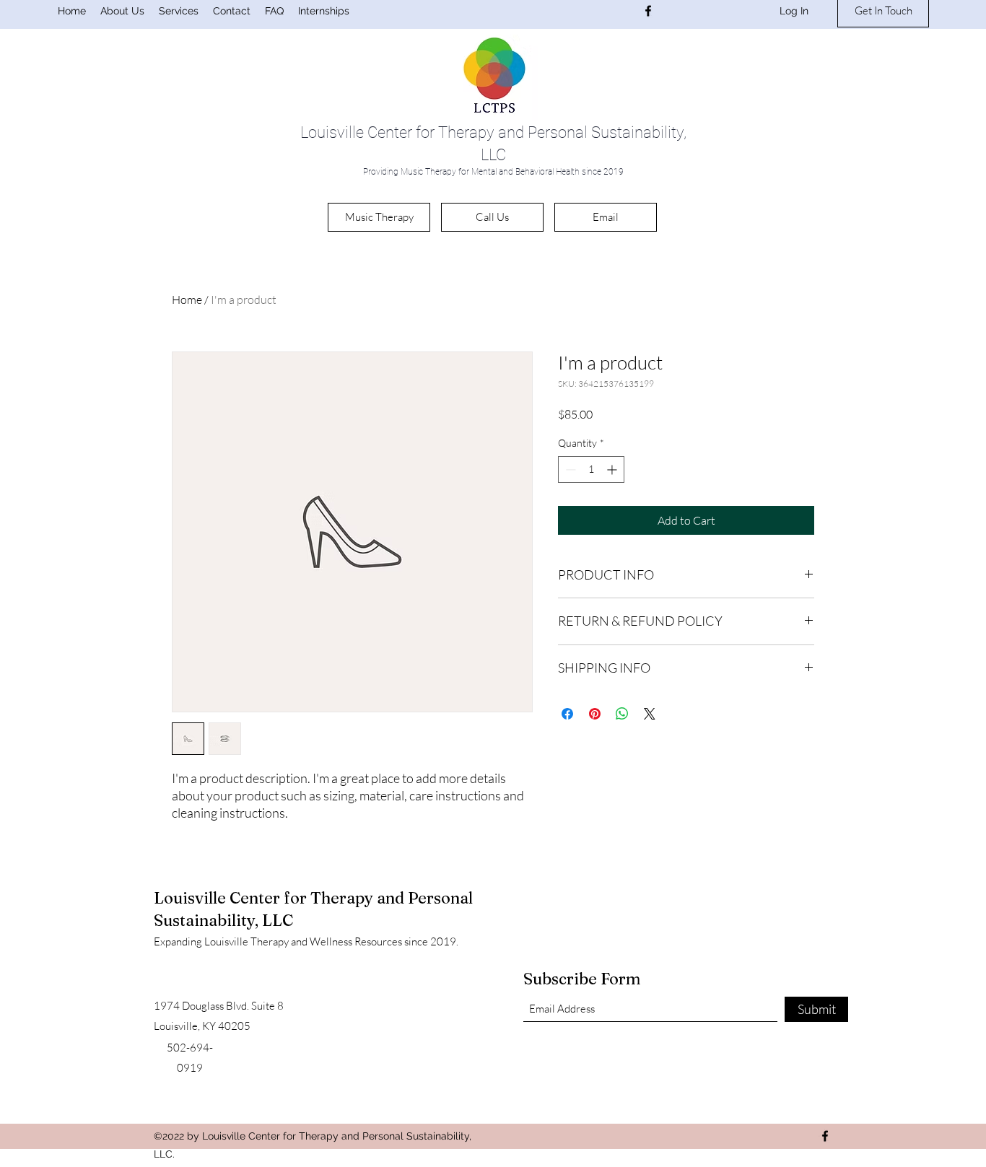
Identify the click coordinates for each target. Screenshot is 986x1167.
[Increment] (613, 469)
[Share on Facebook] (567, 713)
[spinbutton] (591, 469)
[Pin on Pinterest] (594, 713)
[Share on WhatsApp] (622, 713)
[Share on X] (649, 713)
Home (187, 299)
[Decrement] (569, 469)
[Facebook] (648, 11)
